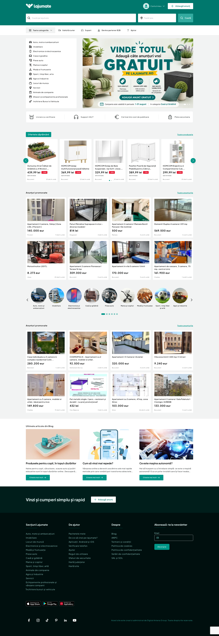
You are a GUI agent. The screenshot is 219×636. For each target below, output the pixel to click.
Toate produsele (185, 134)
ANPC (115, 537)
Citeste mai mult (36, 477)
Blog (114, 533)
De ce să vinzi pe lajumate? (83, 537)
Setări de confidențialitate (126, 554)
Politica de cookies (122, 546)
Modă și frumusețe (36, 550)
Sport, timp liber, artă (37, 566)
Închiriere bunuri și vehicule (40, 589)
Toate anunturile (185, 193)
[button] (177, 104)
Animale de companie (37, 570)
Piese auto (31, 554)
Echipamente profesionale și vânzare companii (41, 584)
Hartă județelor (77, 562)
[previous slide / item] (85, 73)
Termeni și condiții (121, 541)
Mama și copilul (34, 562)
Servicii (30, 578)
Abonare (161, 546)
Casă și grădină (34, 558)
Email (156, 533)
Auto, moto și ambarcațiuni (40, 533)
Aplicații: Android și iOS (81, 541)
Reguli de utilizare (78, 554)
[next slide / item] (190, 73)
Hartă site (74, 566)
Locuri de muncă (35, 541)
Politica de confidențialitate (127, 550)
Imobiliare (31, 537)
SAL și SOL (117, 558)
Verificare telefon (78, 546)
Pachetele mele (77, 533)
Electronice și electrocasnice (42, 546)
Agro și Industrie (34, 574)
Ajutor (72, 550)
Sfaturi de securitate (80, 558)
